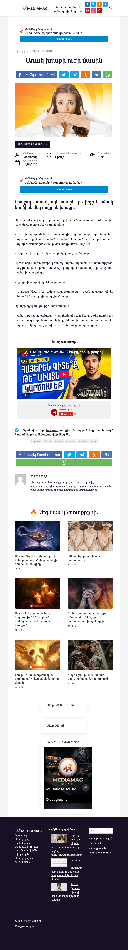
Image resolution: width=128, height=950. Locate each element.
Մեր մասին (95, 843)
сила (48, 441)
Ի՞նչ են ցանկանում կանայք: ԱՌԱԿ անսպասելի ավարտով (88, 676)
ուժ (95, 441)
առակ (71, 441)
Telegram (52, 430)
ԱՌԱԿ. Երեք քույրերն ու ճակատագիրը (84, 558)
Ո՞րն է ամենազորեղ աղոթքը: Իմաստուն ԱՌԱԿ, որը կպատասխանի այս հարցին (87, 617)
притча (36, 441)
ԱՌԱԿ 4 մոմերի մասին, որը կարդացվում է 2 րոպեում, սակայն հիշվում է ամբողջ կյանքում (33, 619)
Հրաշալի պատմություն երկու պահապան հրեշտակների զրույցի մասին (37, 678)
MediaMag (38, 476)
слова (59, 441)
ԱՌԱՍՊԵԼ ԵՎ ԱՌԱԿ (32, 144)
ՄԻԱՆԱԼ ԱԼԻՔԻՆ (64, 39)
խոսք (84, 441)
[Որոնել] (108, 830)
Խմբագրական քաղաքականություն (101, 850)
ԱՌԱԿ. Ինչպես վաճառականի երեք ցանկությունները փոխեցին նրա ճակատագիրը (36, 559)
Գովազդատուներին (100, 838)
